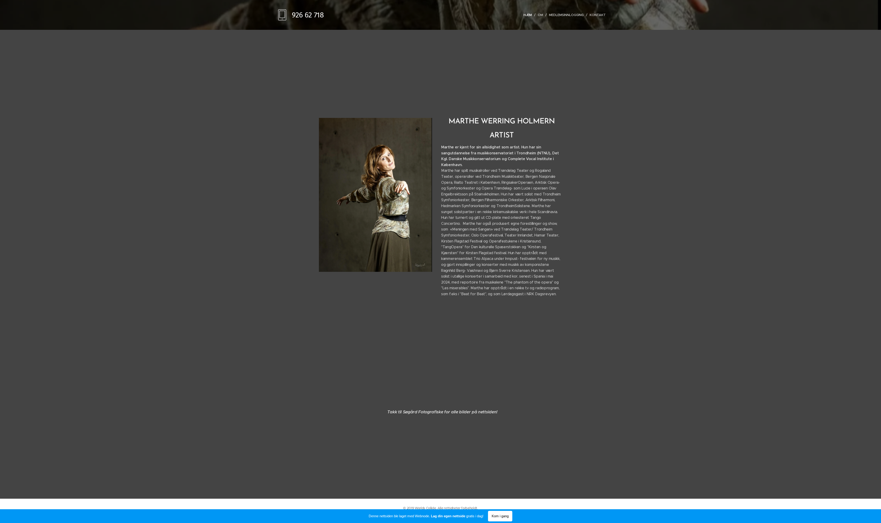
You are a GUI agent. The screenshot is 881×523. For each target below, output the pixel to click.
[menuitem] (528, 15)
